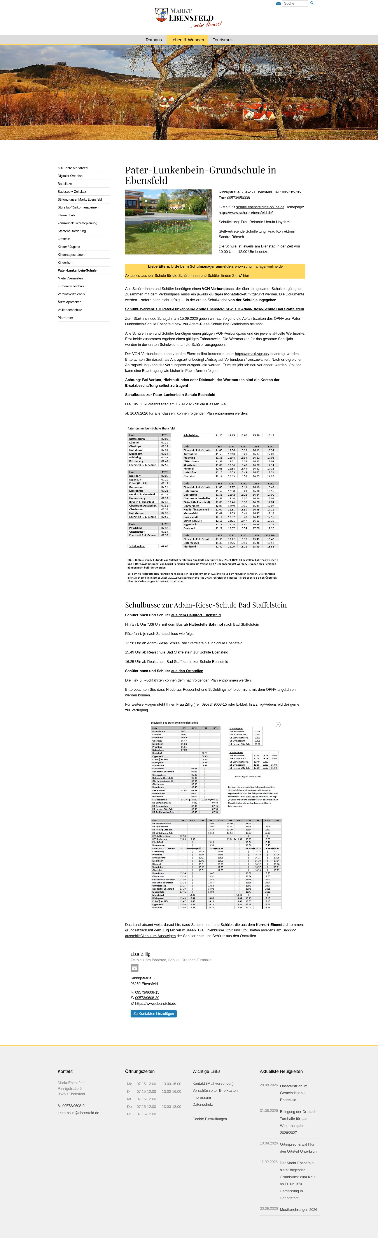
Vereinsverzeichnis (71, 294)
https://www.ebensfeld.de (155, 1003)
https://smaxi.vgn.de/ (252, 354)
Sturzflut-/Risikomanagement (78, 207)
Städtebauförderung (72, 231)
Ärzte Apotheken (69, 302)
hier (246, 276)
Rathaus (154, 39)
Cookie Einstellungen (209, 1119)
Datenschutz (202, 1104)
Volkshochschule (70, 310)
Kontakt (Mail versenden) (213, 1083)
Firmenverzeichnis (71, 286)
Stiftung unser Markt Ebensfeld (80, 199)
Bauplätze (65, 183)
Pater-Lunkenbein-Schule (77, 270)
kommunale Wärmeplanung (77, 223)
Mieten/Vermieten (70, 278)
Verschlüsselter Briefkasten (215, 1090)
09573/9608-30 (147, 998)
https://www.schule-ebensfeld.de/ (246, 213)
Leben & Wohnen (187, 39)
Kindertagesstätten (71, 254)
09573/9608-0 (73, 1106)
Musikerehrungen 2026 (298, 1210)
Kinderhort (65, 262)
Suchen (312, 3)
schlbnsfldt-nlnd (259, 207)
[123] (215, 816)
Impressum (201, 1097)
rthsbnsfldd (79, 1113)
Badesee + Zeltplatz (72, 191)
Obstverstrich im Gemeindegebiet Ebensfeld (293, 1093)
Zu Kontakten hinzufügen (153, 1014)
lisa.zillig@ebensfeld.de (268, 704)
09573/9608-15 (147, 992)
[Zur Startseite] (189, 18)
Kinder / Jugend (69, 247)
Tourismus (223, 39)
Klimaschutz (66, 215)
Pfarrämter (65, 318)
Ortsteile (64, 239)
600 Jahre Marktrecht (73, 168)
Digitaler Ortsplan (70, 176)
